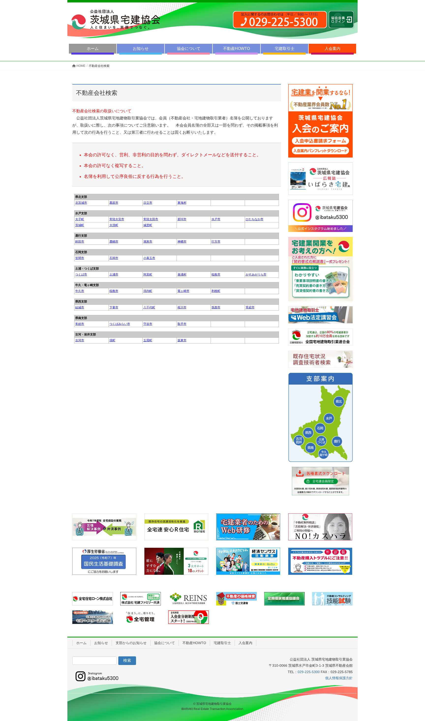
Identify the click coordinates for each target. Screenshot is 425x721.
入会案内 (332, 48)
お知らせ (141, 48)
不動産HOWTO (236, 48)
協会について (188, 48)
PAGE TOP (411, 695)
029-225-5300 (309, 672)
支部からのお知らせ (131, 643)
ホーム (93, 48)
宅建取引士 (284, 48)
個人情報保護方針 (339, 678)
